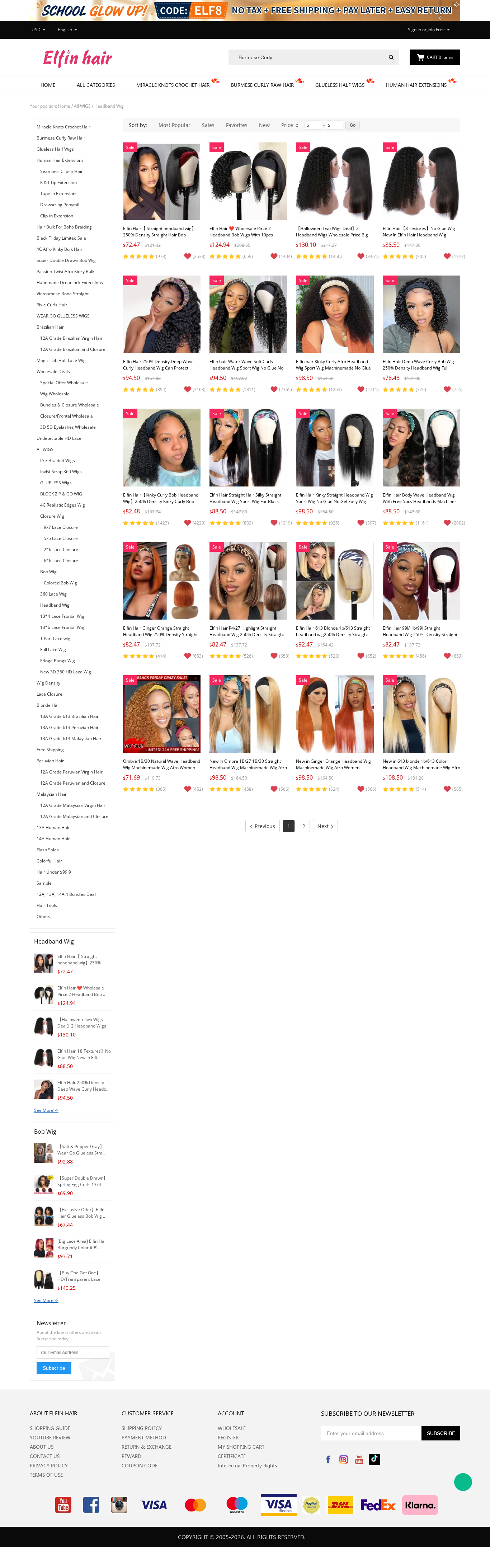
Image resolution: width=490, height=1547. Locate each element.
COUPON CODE (139, 1465)
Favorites (237, 125)
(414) (161, 656)
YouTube (359, 1459)
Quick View (162, 204)
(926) (334, 523)
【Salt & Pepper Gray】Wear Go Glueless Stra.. (81, 1149)
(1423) (162, 523)
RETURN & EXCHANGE (146, 1446)
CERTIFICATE (232, 1456)
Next (323, 826)
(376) (421, 389)
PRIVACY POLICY (49, 1465)
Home (48, 84)
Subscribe (54, 1368)
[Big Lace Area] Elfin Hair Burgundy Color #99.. (82, 1244)
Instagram (343, 1459)
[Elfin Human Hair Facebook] (91, 1505)
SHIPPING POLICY (142, 1428)
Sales (208, 125)
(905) (421, 256)
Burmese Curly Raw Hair (262, 84)
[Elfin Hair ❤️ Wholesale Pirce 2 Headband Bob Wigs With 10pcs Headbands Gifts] (43, 994)
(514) (421, 789)
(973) (161, 256)
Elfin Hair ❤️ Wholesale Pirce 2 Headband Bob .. (81, 991)
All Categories (96, 84)
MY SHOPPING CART (241, 1446)
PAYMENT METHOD (144, 1437)
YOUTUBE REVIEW (50, 1437)
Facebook (328, 1459)
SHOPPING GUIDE (50, 1428)
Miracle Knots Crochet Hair (172, 84)
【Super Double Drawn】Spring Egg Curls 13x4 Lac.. (82, 1184)
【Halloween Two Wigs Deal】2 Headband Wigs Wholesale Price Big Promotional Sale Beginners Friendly (332, 234)
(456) (421, 656)
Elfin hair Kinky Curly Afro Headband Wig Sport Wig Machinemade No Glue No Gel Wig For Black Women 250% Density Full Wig (333, 371)
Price (287, 125)
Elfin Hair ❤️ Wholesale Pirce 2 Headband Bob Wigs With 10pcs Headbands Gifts (241, 234)
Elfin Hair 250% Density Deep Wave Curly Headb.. (82, 1086)
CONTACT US (45, 1456)
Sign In (414, 30)
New (264, 125)
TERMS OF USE (46, 1474)
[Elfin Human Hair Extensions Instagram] (119, 1505)
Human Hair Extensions (416, 84)
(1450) (335, 256)
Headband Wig (109, 106)
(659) (247, 256)
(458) (247, 789)
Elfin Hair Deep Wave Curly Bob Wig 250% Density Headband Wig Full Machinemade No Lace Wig (418, 367)
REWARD (131, 1456)
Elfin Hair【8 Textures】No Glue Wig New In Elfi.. (84, 1054)
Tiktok (374, 1459)
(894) (161, 389)
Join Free (436, 30)
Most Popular (174, 125)
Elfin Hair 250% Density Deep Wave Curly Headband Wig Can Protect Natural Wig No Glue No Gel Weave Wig (158, 371)
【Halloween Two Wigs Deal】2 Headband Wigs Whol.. (81, 1025)
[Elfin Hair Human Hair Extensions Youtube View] (63, 1505)
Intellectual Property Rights (247, 1465)
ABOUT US (41, 1446)
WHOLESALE (232, 1428)
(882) (247, 523)
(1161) (422, 523)
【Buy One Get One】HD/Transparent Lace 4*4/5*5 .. (78, 1279)
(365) (161, 789)
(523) (334, 656)
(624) (334, 789)
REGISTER (228, 1437)
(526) (247, 656)
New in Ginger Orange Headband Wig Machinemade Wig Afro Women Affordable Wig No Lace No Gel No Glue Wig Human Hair (333, 771)
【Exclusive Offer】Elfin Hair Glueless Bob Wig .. (81, 1213)
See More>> (46, 1110)
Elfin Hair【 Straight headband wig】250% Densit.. (79, 962)
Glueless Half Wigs (339, 84)
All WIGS (82, 106)
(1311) (248, 389)
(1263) (335, 389)
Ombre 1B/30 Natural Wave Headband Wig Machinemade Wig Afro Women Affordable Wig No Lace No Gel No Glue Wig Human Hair (161, 771)
